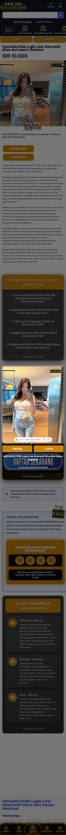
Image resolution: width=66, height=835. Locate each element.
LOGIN (49, 448)
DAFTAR (17, 448)
